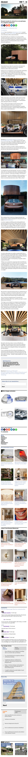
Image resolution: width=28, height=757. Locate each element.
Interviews (4, 437)
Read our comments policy (19, 609)
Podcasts (3, 444)
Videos (3, 441)
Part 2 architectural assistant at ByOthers (14, 727)
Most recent (17, 648)
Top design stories (6, 645)
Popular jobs (5, 712)
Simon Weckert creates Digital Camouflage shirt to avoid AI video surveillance (14, 652)
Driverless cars (22, 372)
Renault (3, 32)
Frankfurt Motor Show (10, 33)
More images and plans (8, 391)
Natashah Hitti (4, 28)
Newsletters (4, 442)
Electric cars (9, 370)
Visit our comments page (6, 609)
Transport (17, 373)
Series (3, 436)
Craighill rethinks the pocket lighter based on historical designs (14, 671)
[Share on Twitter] (4, 25)
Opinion (3, 439)
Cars (13, 373)
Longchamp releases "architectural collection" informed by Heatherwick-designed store (13, 660)
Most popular (5, 648)
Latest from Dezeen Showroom (9, 528)
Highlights (7, 742)
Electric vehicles (14, 372)
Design (22, 373)
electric (20, 32)
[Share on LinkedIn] (11, 25)
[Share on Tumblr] (14, 25)
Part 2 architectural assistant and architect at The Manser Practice (14, 732)
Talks (2, 440)
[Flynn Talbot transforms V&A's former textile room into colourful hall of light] (20, 2)
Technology (3, 374)
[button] (23, 2)
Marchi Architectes (8, 220)
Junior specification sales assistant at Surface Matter (13, 715)
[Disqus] (14, 627)
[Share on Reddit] (9, 25)
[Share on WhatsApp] (16, 25)
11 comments (4, 30)
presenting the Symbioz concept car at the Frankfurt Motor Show (12, 140)
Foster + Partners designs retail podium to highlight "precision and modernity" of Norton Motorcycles (14, 665)
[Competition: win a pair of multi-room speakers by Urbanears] (21, 2)
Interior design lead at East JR (11, 723)
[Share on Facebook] (2, 25)
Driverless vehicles (5, 372)
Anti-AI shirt (19, 744)
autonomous (15, 32)
